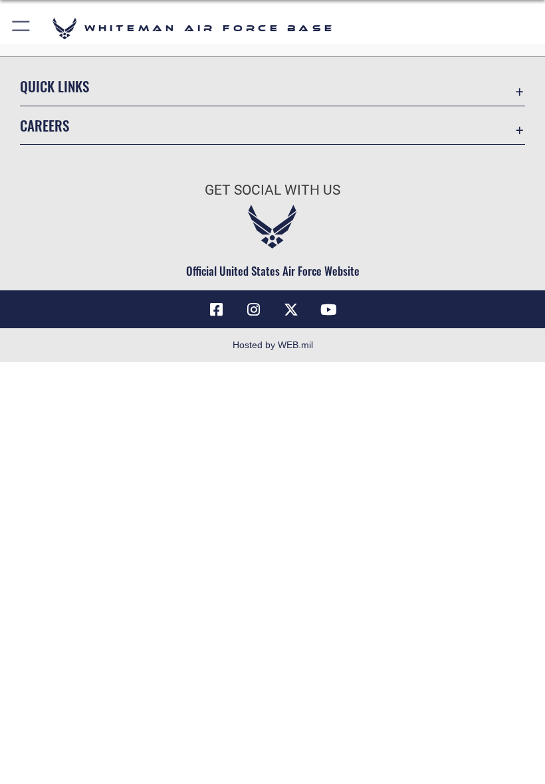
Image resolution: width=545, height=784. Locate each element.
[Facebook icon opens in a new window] (217, 310)
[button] (21, 28)
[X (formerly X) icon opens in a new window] (291, 310)
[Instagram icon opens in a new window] (254, 310)
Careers (44, 125)
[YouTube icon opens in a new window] (328, 310)
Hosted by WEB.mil (273, 345)
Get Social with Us (272, 190)
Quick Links (54, 86)
